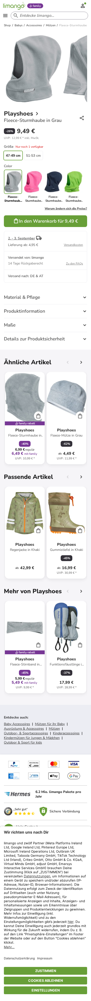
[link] (33, 186)
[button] (21, 138)
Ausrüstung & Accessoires (24, 728)
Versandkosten (73, 245)
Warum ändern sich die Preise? (66, 208)
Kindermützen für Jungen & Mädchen (32, 738)
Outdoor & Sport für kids (23, 742)
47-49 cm (13, 155)
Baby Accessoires (17, 724)
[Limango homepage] (14, 6)
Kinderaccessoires (66, 733)
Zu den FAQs (74, 263)
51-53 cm (33, 155)
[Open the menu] (5, 15)
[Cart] (38, 415)
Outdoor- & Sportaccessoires (26, 733)
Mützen (54, 728)
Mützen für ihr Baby (50, 724)
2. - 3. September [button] (21, 238)
